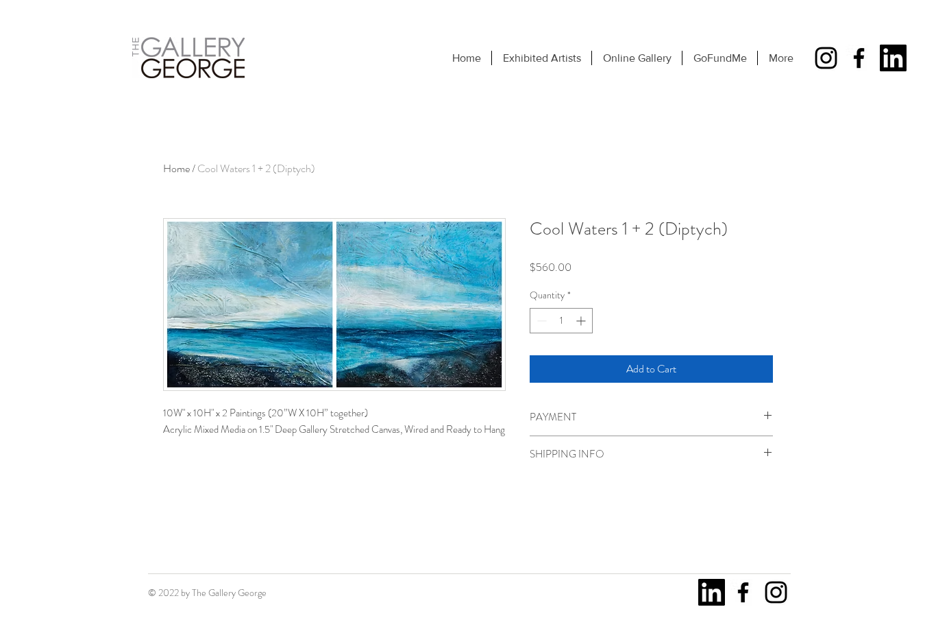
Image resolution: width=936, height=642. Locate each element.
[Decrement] (540, 321)
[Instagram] (826, 58)
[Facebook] (859, 58)
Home (176, 168)
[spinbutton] (561, 321)
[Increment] (582, 321)
